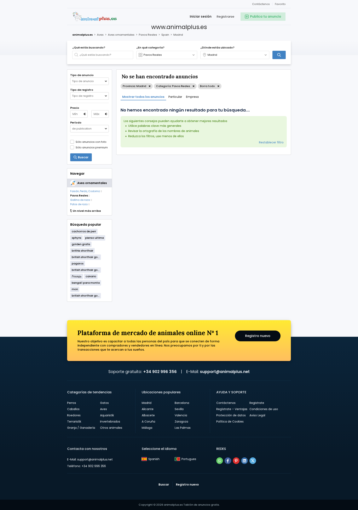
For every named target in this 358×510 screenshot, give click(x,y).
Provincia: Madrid (134, 86)
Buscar (163, 484)
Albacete (148, 415)
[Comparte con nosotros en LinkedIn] (244, 460)
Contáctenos (261, 4)
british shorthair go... (85, 257)
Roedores (74, 415)
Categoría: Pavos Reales (173, 86)
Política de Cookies (230, 421)
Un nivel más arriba (87, 211)
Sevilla (179, 409)
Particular (175, 97)
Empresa (192, 97)
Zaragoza (181, 421)
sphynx (76, 238)
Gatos (104, 403)
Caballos (73, 409)
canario (91, 276)
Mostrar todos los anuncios (143, 97)
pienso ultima (94, 238)
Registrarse (225, 16)
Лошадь (77, 276)
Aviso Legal (257, 415)
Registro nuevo (257, 335)
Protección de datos (231, 415)
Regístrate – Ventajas (231, 409)
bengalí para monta (86, 283)
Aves (103, 409)
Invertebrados (110, 421)
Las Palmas (183, 428)
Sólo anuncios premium (92, 147)
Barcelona (182, 403)
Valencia (181, 415)
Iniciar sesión (201, 16)
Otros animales (111, 428)
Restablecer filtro (271, 142)
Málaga (147, 428)
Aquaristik (107, 415)
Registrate (256, 403)
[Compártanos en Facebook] (228, 460)
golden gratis (81, 244)
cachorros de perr (84, 231)
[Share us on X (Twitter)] (252, 460)
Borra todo (207, 86)
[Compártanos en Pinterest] (236, 460)
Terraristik (74, 421)
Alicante (148, 409)
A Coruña (148, 421)
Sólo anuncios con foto (91, 142)
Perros (71, 403)
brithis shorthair (82, 251)
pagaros (77, 263)
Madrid (146, 403)
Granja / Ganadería (81, 428)
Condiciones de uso (263, 409)
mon (75, 289)
